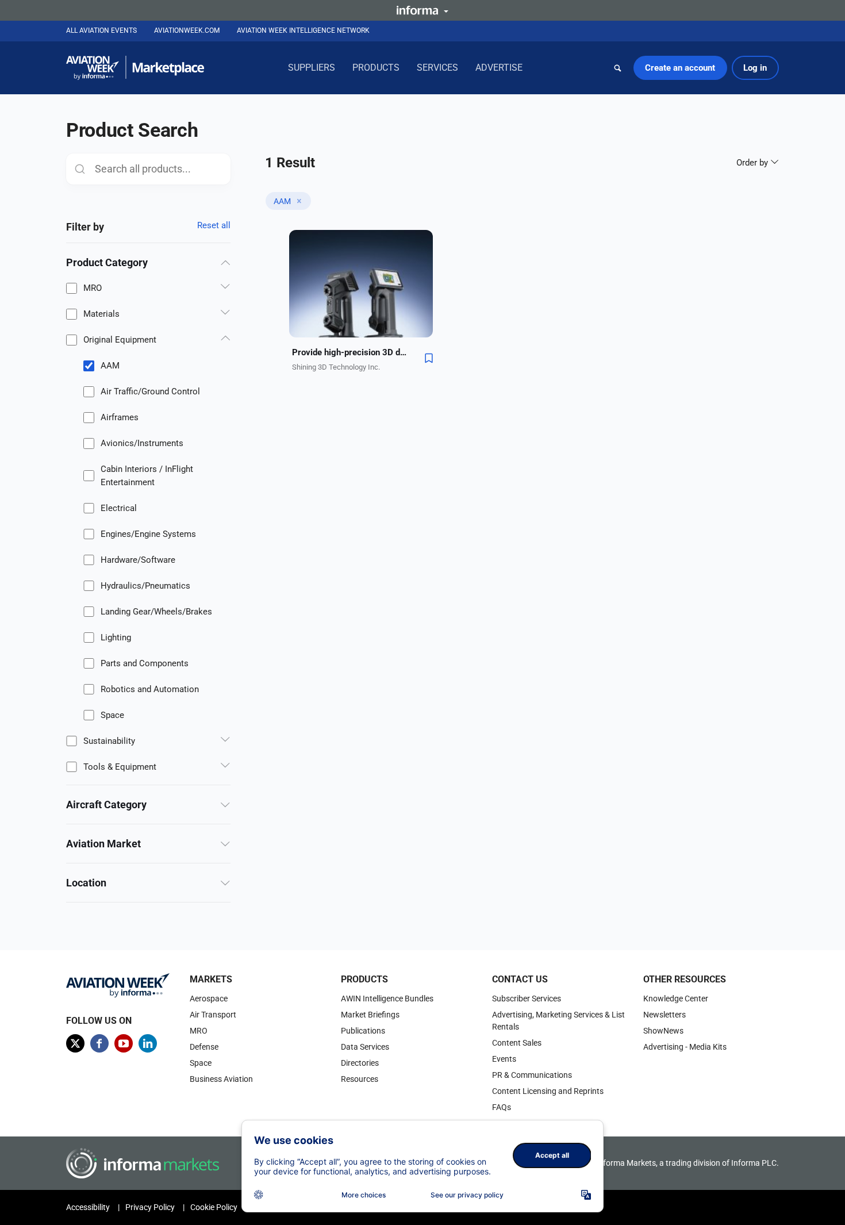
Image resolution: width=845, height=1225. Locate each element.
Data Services (365, 1046)
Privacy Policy (150, 1207)
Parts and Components (145, 663)
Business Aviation (221, 1079)
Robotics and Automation (150, 689)
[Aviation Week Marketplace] (135, 68)
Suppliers (311, 67)
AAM (110, 365)
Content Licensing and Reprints (548, 1091)
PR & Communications (532, 1075)
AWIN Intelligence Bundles (387, 998)
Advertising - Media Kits (685, 1046)
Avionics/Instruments (142, 443)
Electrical (119, 508)
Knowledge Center (675, 998)
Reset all (214, 225)
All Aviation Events (101, 30)
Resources (359, 1079)
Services (437, 67)
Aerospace (209, 998)
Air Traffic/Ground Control (150, 391)
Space (112, 715)
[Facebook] (99, 1043)
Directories (360, 1062)
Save (429, 358)
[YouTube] (123, 1043)
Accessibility (88, 1207)
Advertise (499, 67)
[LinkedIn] (148, 1043)
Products (376, 67)
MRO (92, 288)
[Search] (617, 67)
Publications (363, 1030)
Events (504, 1058)
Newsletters (664, 1014)
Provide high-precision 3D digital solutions (349, 352)
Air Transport (213, 1014)
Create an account (680, 68)
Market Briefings (370, 1014)
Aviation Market (103, 844)
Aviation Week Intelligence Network (303, 30)
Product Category (107, 262)
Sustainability (109, 741)
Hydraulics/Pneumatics (145, 586)
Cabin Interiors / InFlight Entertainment (147, 475)
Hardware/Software (138, 560)
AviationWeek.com (187, 30)
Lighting (116, 637)
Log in (755, 68)
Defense (204, 1046)
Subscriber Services (526, 998)
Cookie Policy (213, 1207)
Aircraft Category (106, 804)
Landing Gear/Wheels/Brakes (156, 611)
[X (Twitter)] (75, 1043)
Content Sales (516, 1042)
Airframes (120, 417)
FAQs (501, 1107)
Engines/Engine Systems (148, 534)
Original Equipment (119, 340)
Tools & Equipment (119, 767)
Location (86, 883)
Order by (753, 163)
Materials (101, 314)
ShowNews (663, 1030)
